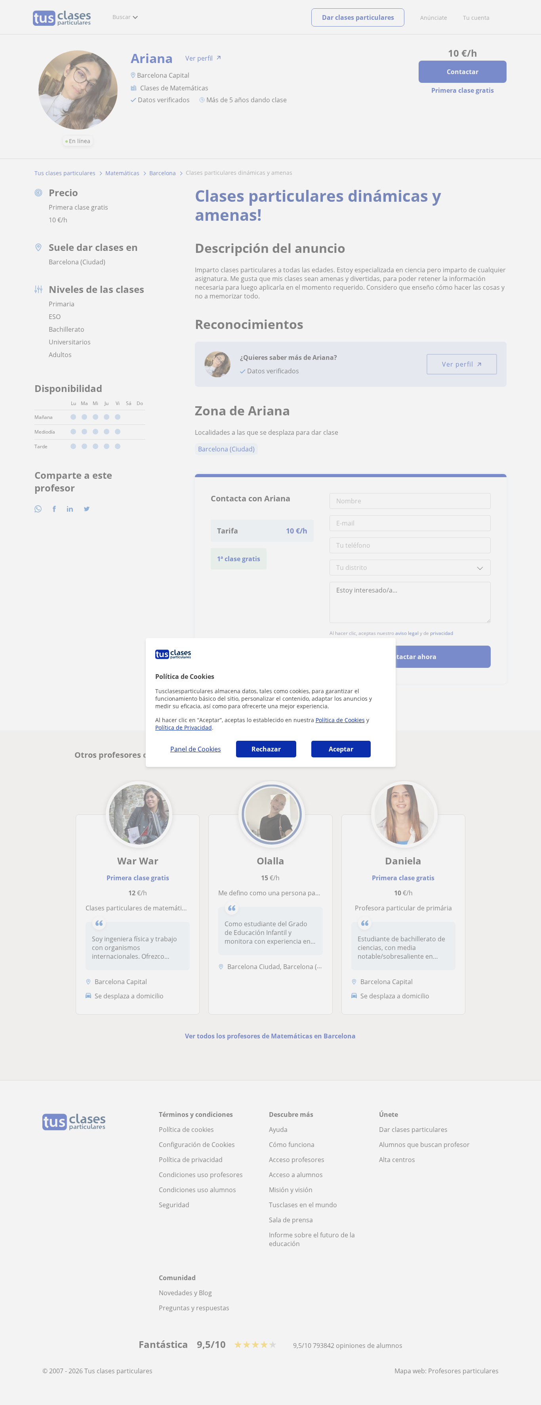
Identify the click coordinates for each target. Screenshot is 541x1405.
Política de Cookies (340, 720)
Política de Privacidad (183, 727)
